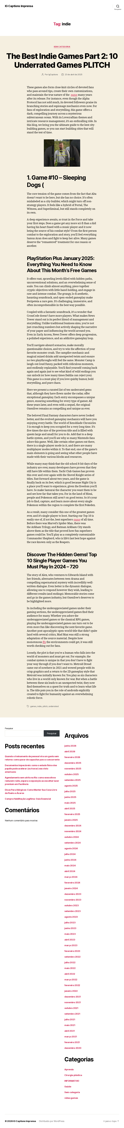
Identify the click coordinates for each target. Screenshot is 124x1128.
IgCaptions (53, 74)
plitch (45, 706)
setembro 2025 (72, 780)
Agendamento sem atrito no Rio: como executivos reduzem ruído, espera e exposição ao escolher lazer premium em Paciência (32, 780)
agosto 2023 (71, 917)
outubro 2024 (71, 837)
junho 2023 (70, 928)
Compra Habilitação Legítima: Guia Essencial (28, 799)
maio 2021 (69, 1025)
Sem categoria (62, 47)
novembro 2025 (72, 768)
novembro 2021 (72, 1002)
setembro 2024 (72, 842)
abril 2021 (69, 1031)
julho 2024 (69, 854)
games (33, 706)
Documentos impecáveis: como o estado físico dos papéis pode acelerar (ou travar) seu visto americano (31, 768)
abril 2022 (69, 974)
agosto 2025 (71, 785)
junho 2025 (70, 797)
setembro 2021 (72, 1014)
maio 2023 (70, 934)
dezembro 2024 (72, 825)
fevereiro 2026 (72, 757)
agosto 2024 (71, 848)
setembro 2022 (72, 956)
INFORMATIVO (71, 1081)
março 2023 (70, 945)
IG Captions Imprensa (19, 6)
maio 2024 (70, 865)
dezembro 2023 (72, 894)
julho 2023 (69, 922)
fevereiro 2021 (72, 1042)
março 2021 (70, 1036)
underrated (53, 706)
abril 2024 (69, 871)
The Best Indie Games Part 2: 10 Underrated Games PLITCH (62, 60)
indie (39, 706)
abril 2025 (69, 808)
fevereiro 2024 (72, 882)
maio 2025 (70, 803)
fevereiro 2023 (72, 951)
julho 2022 (69, 962)
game (74, 95)
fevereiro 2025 (72, 814)
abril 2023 (69, 939)
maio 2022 (70, 968)
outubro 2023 (71, 905)
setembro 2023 (72, 911)
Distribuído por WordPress (51, 1121)
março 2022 (70, 979)
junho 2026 (70, 746)
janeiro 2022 (71, 991)
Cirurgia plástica (73, 1075)
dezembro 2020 (72, 1048)
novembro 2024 (72, 831)
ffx (44, 642)
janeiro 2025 (71, 820)
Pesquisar (9, 728)
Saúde (67, 1086)
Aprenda (69, 1069)
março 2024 (70, 877)
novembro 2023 (72, 899)
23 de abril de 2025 (73, 74)
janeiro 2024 (71, 888)
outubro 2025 (71, 774)
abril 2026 (69, 751)
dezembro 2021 (72, 996)
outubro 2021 (71, 1008)
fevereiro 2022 (72, 985)
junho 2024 (70, 860)
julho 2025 (69, 791)
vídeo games (71, 1098)
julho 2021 (69, 1019)
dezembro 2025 (72, 763)
